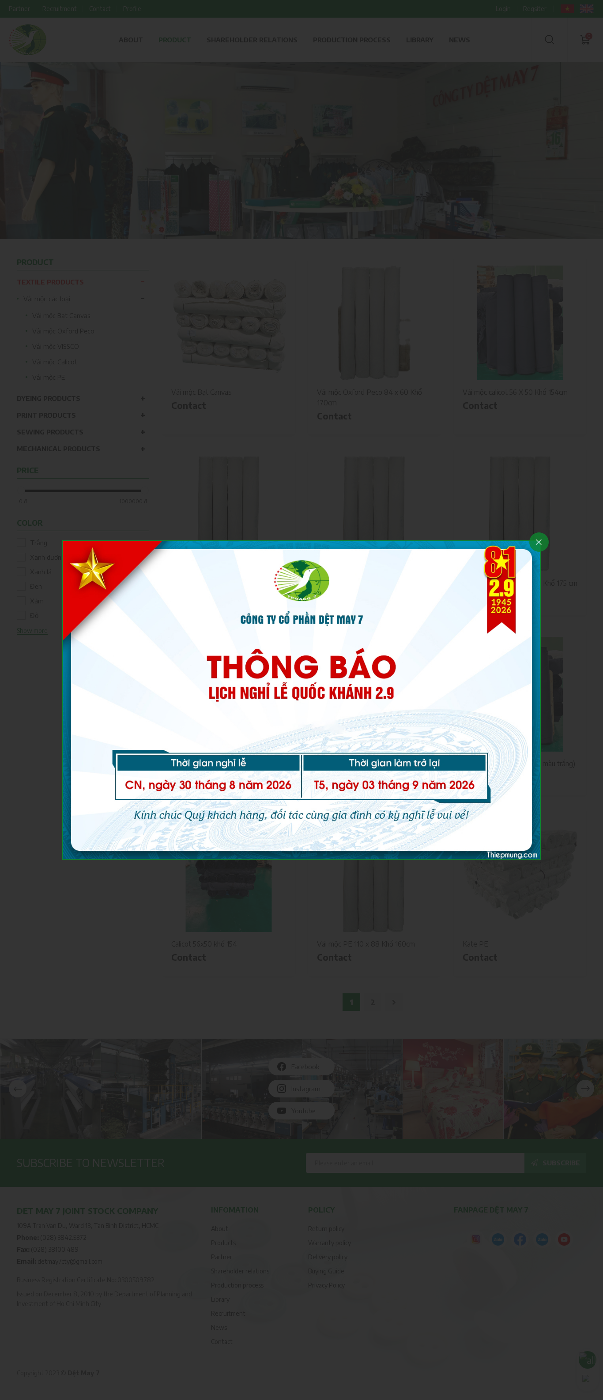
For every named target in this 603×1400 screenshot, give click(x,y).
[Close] (539, 542)
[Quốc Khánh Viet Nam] (301, 699)
